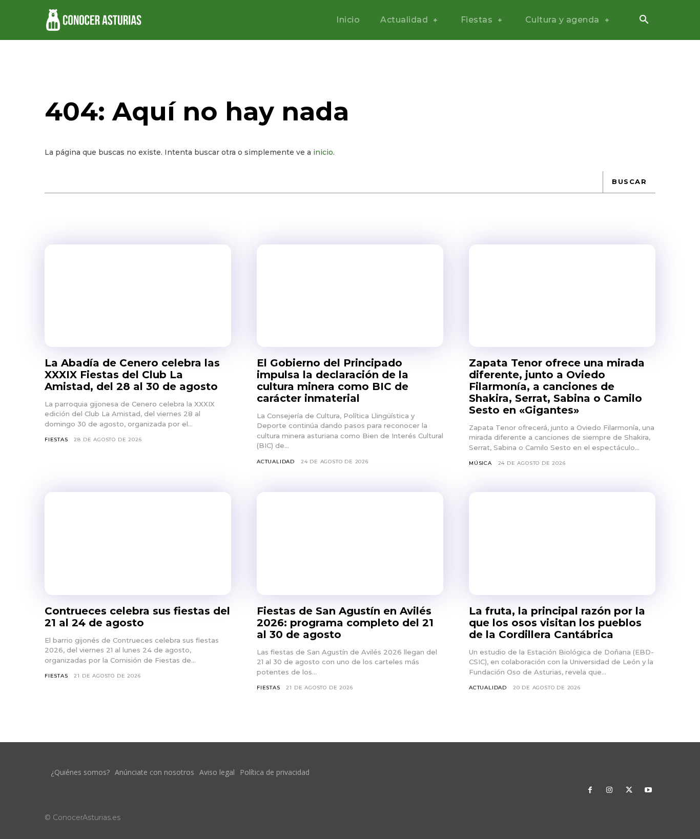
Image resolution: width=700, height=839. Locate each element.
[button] (643, 20)
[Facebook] (590, 790)
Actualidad (276, 461)
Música (480, 463)
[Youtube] (648, 790)
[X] (629, 790)
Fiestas (56, 439)
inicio (323, 152)
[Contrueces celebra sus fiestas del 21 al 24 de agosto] (138, 543)
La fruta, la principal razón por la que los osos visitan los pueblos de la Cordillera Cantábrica (557, 623)
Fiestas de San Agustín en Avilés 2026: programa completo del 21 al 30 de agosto (345, 623)
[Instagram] (609, 790)
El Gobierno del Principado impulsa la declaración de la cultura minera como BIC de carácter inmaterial (332, 380)
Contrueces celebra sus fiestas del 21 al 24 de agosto (137, 617)
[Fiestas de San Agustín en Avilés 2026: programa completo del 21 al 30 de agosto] (350, 543)
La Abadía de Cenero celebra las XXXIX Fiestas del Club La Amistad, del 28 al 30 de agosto (132, 375)
